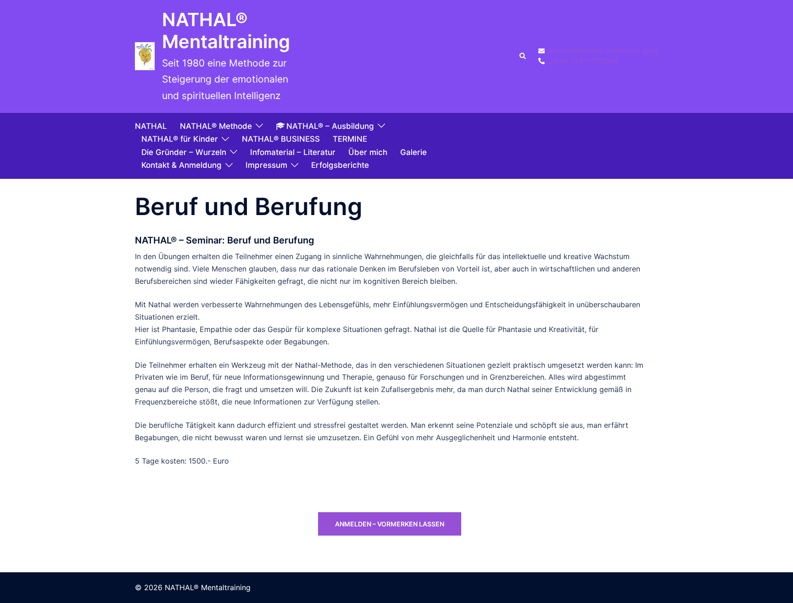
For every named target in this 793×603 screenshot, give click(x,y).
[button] (523, 56)
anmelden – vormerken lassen (389, 524)
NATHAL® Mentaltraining (226, 30)
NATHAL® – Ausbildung (330, 126)
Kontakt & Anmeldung (181, 165)
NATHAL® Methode (216, 126)
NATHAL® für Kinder (179, 139)
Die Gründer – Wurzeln (183, 152)
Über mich (367, 152)
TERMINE (350, 139)
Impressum (266, 165)
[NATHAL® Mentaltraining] (145, 56)
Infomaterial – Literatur (292, 152)
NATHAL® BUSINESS (281, 139)
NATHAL (151, 126)
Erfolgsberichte (340, 165)
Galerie (413, 152)
